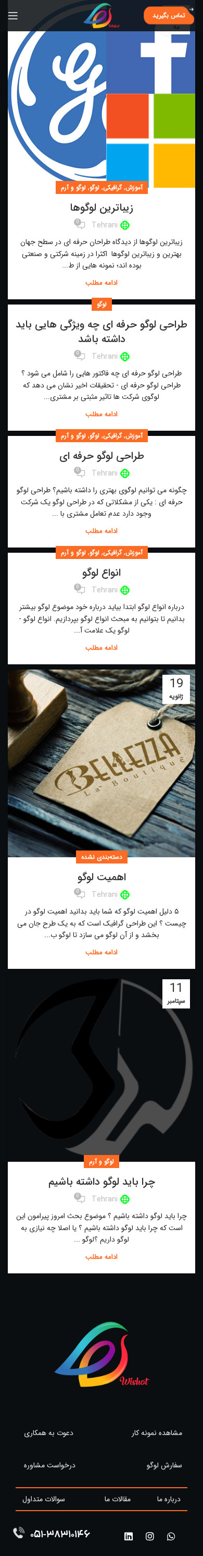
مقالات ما (118, 1499)
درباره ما (169, 1499)
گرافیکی (112, 187)
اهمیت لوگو (102, 877)
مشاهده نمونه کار (157, 1433)
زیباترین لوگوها (101, 208)
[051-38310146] (18, 1532)
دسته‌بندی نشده (101, 857)
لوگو (94, 187)
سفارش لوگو (164, 1465)
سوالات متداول (43, 1499)
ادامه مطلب (101, 282)
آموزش (134, 187)
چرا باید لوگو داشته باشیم (101, 1182)
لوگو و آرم (73, 187)
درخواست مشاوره (49, 1465)
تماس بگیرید (169, 15)
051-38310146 (60, 1535)
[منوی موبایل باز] (13, 15)
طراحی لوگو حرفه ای (101, 456)
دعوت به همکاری (48, 1433)
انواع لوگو (101, 573)
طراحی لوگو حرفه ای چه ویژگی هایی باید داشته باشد (101, 332)
